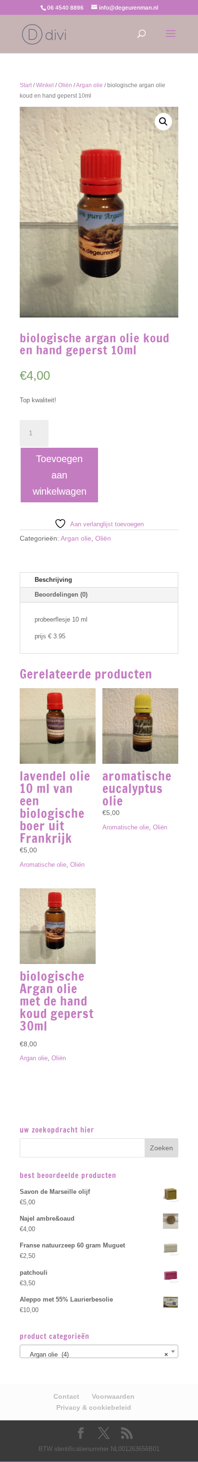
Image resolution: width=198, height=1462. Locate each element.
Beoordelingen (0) (61, 594)
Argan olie (89, 85)
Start (26, 85)
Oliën (65, 85)
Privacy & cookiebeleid (93, 1407)
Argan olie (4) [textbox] (96, 1354)
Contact (66, 1396)
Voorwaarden (113, 1396)
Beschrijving (53, 579)
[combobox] (99, 1351)
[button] (163, 121)
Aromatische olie (43, 864)
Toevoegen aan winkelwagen (60, 475)
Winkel (45, 85)
